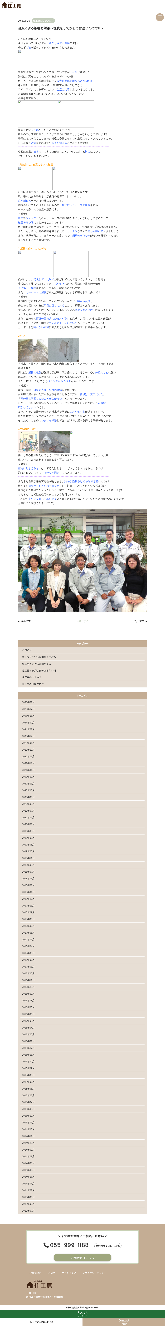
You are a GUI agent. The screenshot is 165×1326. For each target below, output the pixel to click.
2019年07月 (28, 837)
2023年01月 (28, 742)
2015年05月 (28, 1095)
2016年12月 (28, 973)
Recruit (82, 1313)
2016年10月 (28, 986)
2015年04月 (28, 1102)
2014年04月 (28, 1183)
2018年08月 (28, 864)
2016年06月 (28, 1014)
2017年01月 (28, 966)
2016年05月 (28, 1020)
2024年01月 (28, 729)
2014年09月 (28, 1149)
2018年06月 (28, 878)
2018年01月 (28, 892)
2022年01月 (28, 756)
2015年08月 (28, 1075)
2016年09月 (28, 993)
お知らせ (27, 650)
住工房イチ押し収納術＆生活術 (39, 657)
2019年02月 (28, 851)
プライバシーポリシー (94, 1272)
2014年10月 (28, 1142)
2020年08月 (28, 803)
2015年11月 (28, 1054)
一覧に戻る (83, 621)
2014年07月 (28, 1163)
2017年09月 (28, 912)
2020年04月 (28, 817)
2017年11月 (28, 905)
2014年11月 (28, 1136)
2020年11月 (28, 783)
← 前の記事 (24, 621)
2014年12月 (28, 1129)
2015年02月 (28, 1115)
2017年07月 (28, 925)
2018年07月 (28, 871)
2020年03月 (28, 824)
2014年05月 (28, 1176)
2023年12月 (28, 736)
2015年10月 (28, 1061)
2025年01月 (28, 715)
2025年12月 (28, 709)
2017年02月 (28, 959)
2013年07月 (28, 1210)
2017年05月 (28, 939)
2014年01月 (28, 1190)
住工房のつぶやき (31, 677)
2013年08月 (28, 1203)
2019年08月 (28, 831)
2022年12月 (28, 749)
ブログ (51, 1272)
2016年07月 (28, 1007)
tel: (41, 1322)
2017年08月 (28, 919)
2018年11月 (28, 858)
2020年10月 (28, 790)
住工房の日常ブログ (33, 684)
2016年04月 (28, 1027)
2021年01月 (28, 770)
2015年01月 (28, 1122)
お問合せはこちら (82, 1257)
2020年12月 (28, 776)
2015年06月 (28, 1088)
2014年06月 (28, 1170)
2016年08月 (28, 1000)
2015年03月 (28, 1109)
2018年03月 (28, 885)
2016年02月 (28, 1034)
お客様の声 (35, 1272)
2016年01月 (28, 1041)
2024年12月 (28, 722)
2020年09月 (28, 797)
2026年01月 (28, 702)
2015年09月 (28, 1068)
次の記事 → (140, 621)
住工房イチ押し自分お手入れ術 (39, 670)
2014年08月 (28, 1156)
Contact (123, 1321)
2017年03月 (28, 953)
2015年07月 (28, 1081)
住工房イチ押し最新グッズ (36, 663)
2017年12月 (28, 898)
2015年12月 (28, 1048)
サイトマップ (69, 1272)
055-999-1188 (69, 1246)
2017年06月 (28, 932)
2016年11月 (28, 980)
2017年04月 (28, 946)
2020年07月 (28, 810)
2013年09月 (28, 1197)
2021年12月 (28, 763)
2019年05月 (28, 844)
